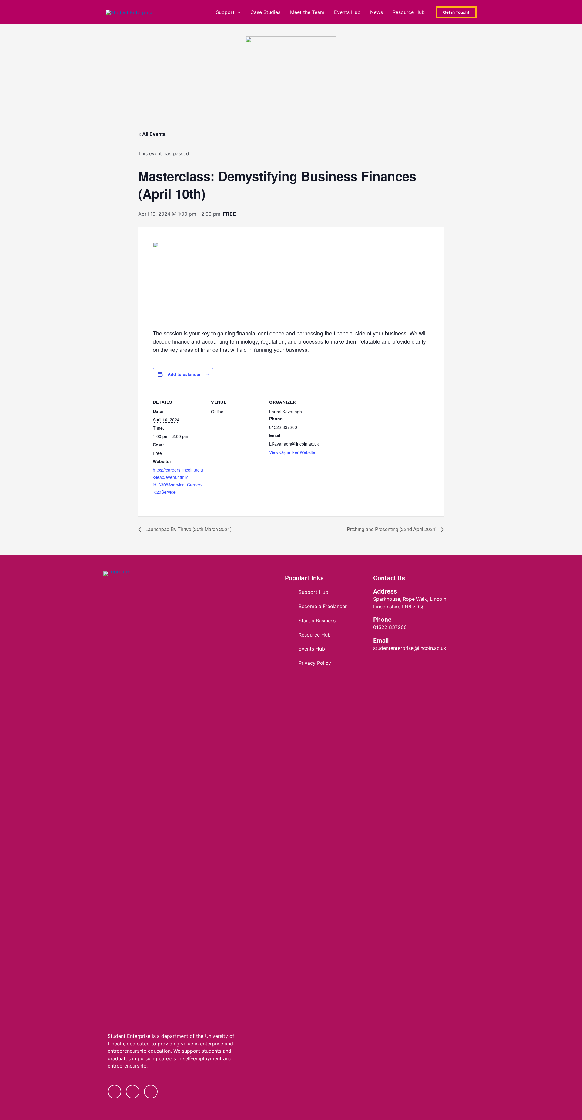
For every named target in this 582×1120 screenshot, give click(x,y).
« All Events (152, 133)
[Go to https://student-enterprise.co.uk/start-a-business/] (323, 621)
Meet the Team (307, 12)
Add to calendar (184, 374)
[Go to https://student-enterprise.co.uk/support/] (323, 592)
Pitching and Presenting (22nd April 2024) (392, 529)
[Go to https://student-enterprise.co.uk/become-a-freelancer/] (323, 606)
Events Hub (347, 12)
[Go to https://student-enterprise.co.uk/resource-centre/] (323, 635)
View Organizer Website (292, 452)
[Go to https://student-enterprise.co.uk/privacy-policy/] (323, 663)
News (376, 12)
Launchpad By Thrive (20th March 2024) (188, 529)
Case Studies (265, 12)
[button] (238, 12)
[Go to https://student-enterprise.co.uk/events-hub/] (323, 649)
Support (225, 12)
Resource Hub (409, 12)
